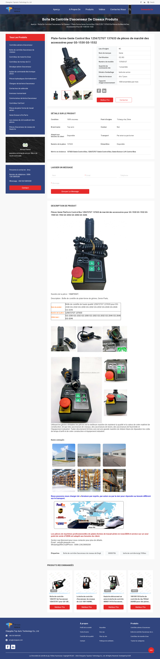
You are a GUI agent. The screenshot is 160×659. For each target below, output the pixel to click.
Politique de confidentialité (107, 641)
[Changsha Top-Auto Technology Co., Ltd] (13, 9)
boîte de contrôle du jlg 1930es (134, 553)
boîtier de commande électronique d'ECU (22, 73)
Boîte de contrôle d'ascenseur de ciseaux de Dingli (82, 553)
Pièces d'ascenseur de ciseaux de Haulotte (22, 128)
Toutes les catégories (137, 641)
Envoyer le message (70, 191)
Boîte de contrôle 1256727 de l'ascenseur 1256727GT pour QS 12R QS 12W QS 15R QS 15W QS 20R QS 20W (59, 599)
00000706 (112, 553)
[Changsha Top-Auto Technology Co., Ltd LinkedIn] (144, 2)
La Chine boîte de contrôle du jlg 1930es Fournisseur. (46, 656)
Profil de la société (85, 627)
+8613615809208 (24, 181)
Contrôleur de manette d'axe (20, 57)
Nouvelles (102, 627)
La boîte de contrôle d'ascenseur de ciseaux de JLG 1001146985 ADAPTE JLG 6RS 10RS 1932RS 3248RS (86, 599)
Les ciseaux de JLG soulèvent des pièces (22, 121)
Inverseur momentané (17, 93)
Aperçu (33, 24)
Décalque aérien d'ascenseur (20, 67)
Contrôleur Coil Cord (16, 103)
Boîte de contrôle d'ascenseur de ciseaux (54, 24)
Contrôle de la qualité (86, 636)
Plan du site (103, 636)
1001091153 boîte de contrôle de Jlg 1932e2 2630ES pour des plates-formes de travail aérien (139, 599)
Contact (25, 188)
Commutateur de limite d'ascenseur (23, 98)
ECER (129, 656)
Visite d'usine (84, 632)
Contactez (124, 100)
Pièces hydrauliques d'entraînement (23, 79)
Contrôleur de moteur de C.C (20, 62)
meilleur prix (105, 100)
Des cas (102, 632)
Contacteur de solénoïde (18, 88)
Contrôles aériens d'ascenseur (20, 45)
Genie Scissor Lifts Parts (18, 115)
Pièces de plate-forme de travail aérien (21, 109)
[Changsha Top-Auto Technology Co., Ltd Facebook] (141, 2)
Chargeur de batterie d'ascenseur (22, 83)
